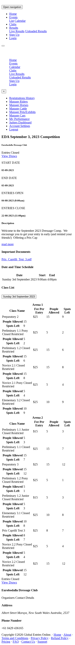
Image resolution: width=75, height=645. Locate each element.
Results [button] (13, 27)
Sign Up (14, 34)
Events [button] (13, 17)
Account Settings (19, 126)
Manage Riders (18, 101)
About (67, 634)
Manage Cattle (18, 108)
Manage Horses (18, 105)
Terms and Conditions (15, 638)
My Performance (19, 119)
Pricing (6, 641)
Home (13, 13)
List (11, 20)
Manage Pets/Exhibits (22, 112)
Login (13, 38)
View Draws (9, 156)
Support (42, 641)
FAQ (16, 641)
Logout (13, 129)
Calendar (20, 20)
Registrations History (22, 98)
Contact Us (28, 641)
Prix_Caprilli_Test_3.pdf (17, 259)
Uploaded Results (36, 31)
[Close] (3, 45)
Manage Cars (17, 115)
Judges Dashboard (20, 122)
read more (8, 244)
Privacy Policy (39, 638)
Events (13, 63)
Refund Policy (59, 638)
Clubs (12, 24)
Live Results (16, 31)
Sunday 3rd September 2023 (19, 296)
